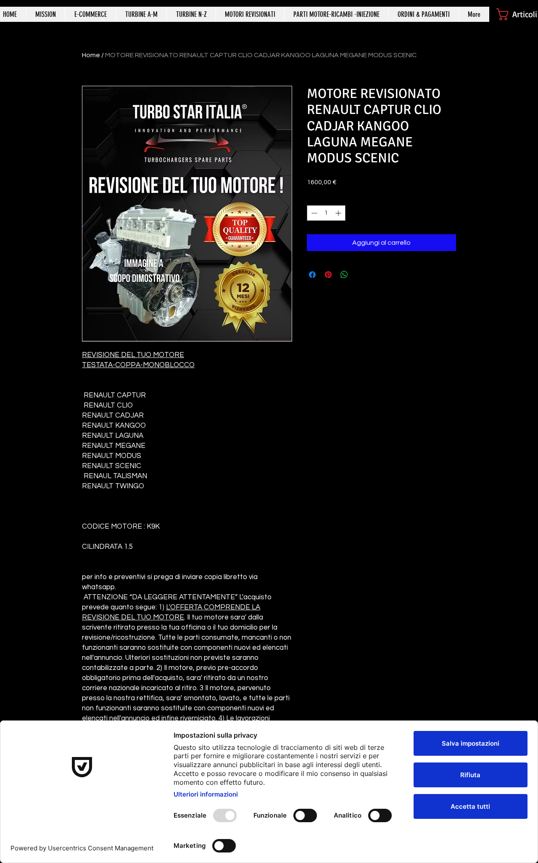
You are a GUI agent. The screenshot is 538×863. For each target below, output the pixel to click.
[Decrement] (313, 213)
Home (91, 55)
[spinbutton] (326, 213)
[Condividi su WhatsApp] (344, 275)
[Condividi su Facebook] (312, 275)
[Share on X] (360, 275)
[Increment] (339, 213)
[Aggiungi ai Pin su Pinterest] (328, 275)
